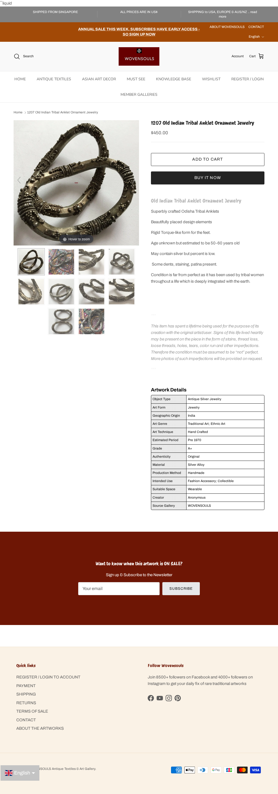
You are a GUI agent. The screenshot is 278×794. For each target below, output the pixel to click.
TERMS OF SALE (32, 711)
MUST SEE (136, 79)
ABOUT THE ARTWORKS (40, 728)
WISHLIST (211, 79)
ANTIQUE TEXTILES (54, 79)
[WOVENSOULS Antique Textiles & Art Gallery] (139, 56)
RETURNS (26, 703)
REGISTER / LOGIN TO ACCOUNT (48, 677)
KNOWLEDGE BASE (173, 79)
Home (18, 112)
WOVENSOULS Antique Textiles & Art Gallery (61, 769)
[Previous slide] (19, 180)
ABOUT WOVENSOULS (227, 27)
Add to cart (207, 159)
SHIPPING (26, 694)
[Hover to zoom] (76, 182)
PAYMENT (26, 686)
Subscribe (180, 589)
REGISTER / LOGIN (247, 79)
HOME (20, 79)
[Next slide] (133, 180)
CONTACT (256, 27)
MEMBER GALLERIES (139, 94)
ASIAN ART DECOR (99, 79)
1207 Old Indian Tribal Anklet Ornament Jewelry (62, 112)
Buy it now (207, 178)
